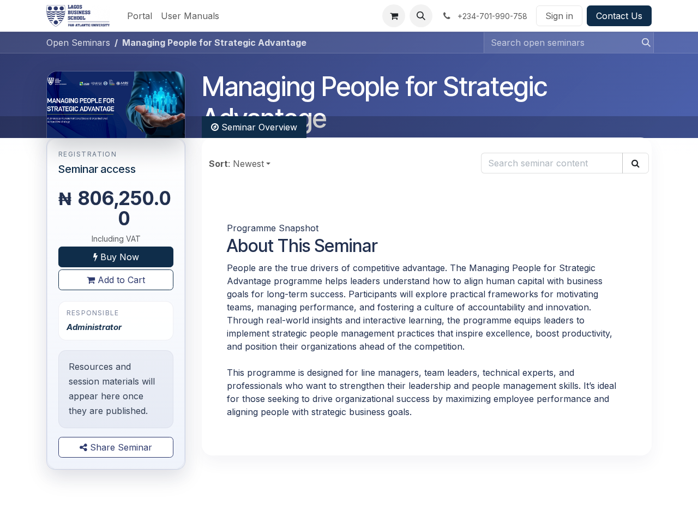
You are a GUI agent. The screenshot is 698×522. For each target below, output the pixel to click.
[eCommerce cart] (393, 15)
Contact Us (619, 15)
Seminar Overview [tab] (258, 127)
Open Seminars (78, 42)
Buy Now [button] (118, 256)
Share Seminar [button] (119, 447)
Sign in (559, 15)
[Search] (643, 42)
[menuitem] (140, 16)
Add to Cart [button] (120, 279)
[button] (421, 15)
